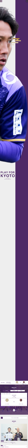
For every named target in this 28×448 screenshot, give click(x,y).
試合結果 (14, 390)
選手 (1, 445)
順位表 (21, 390)
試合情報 (7, 390)
